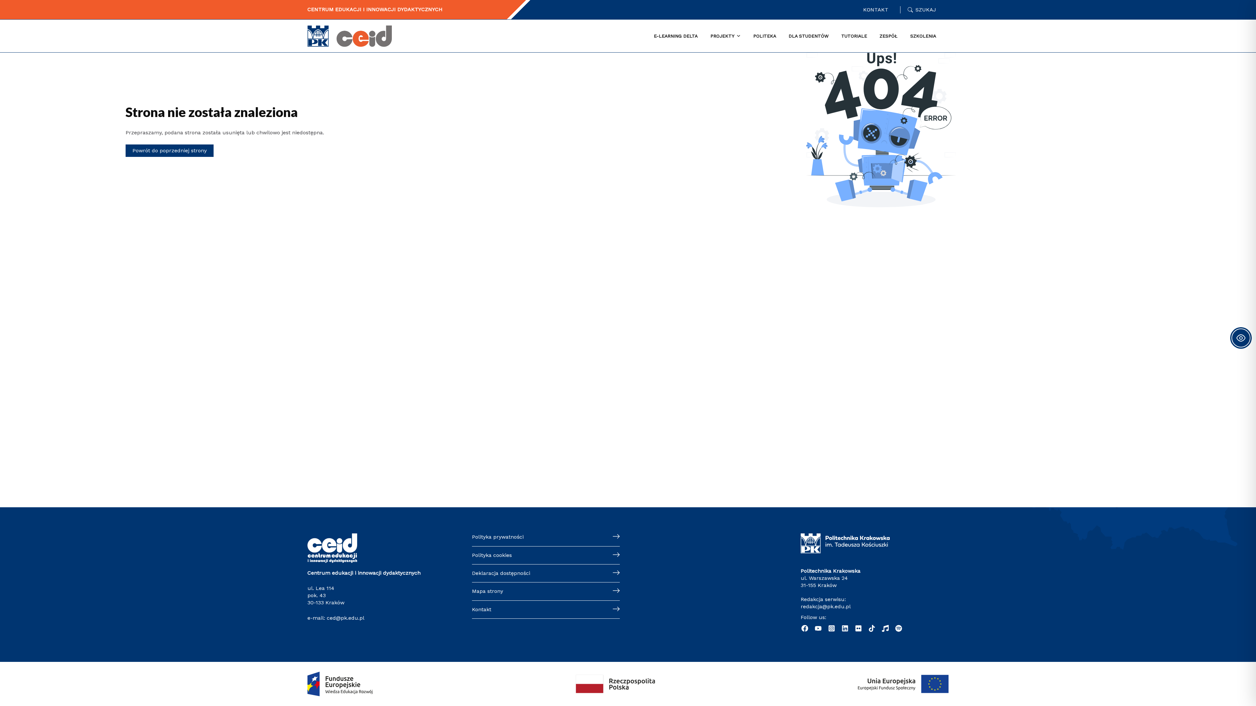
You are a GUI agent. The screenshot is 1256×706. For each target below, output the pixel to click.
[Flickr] (858, 628)
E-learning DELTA (676, 36)
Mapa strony (487, 591)
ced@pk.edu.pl (345, 618)
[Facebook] (805, 628)
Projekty (722, 36)
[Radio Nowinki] (885, 628)
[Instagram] (832, 628)
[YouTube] (818, 628)
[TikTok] (872, 628)
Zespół (889, 36)
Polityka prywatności (498, 537)
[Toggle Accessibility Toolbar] (1241, 338)
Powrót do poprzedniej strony (169, 150)
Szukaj (926, 10)
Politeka (764, 36)
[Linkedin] (845, 628)
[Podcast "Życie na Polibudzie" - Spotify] (899, 628)
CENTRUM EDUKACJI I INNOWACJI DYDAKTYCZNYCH (375, 9)
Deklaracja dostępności (501, 573)
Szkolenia (923, 36)
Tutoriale (854, 36)
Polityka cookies (492, 555)
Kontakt (875, 10)
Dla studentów (809, 36)
